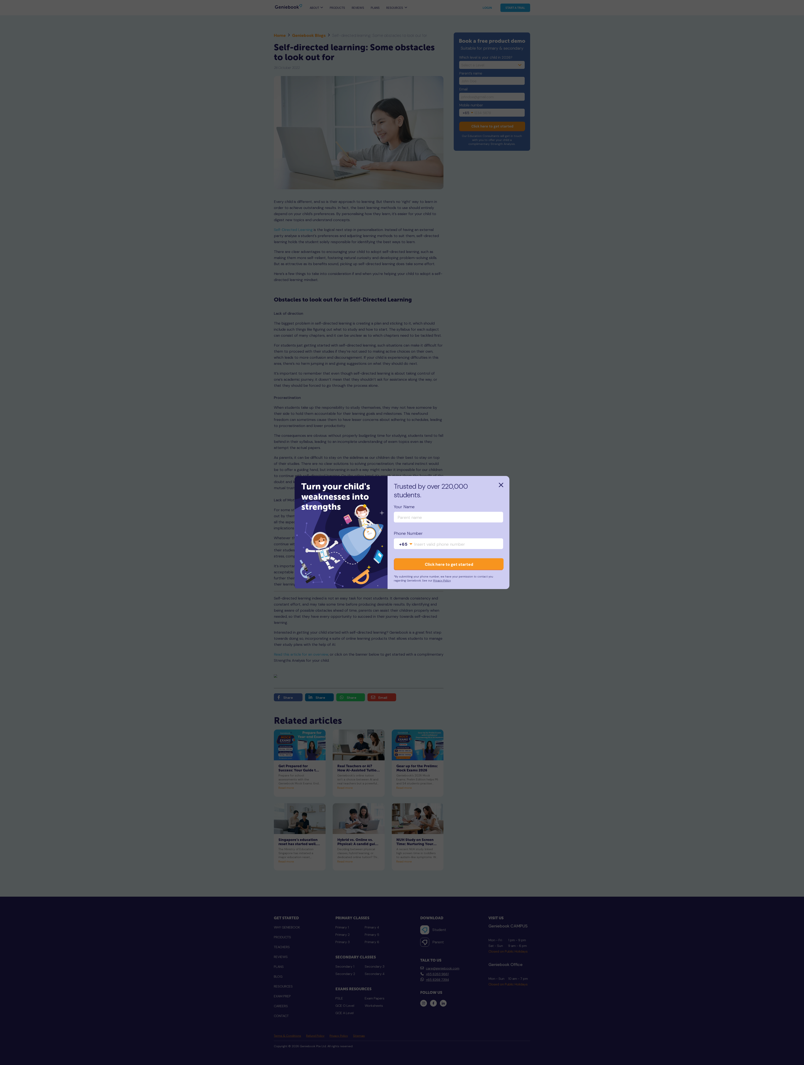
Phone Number (408, 533)
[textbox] (406, 544)
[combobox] (406, 544)
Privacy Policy (442, 580)
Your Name (404, 506)
